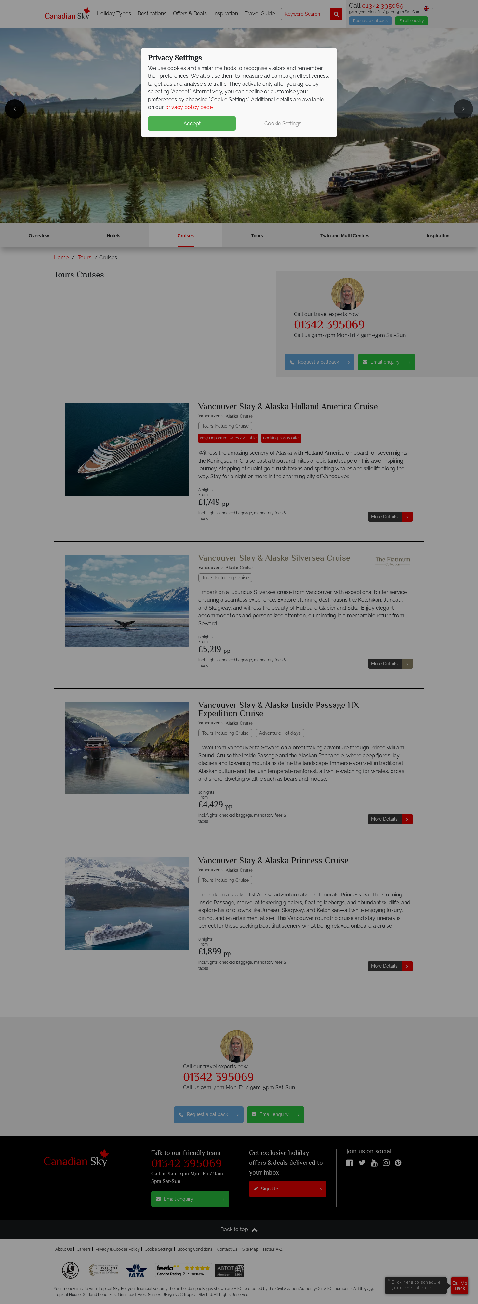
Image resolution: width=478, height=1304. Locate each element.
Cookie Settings (282, 123)
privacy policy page (189, 107)
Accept (192, 123)
